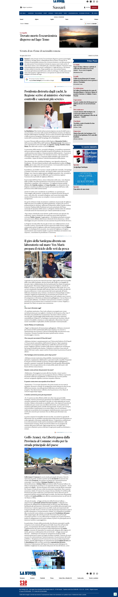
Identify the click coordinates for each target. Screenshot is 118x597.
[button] (48, 559)
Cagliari (52, 19)
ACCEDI (88, 7)
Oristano (96, 19)
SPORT (45, 13)
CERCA (95, 13)
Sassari (21, 19)
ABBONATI (94, 7)
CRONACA (50, 13)
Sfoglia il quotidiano (27, 7)
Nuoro (67, 19)
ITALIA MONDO (38, 13)
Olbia (81, 19)
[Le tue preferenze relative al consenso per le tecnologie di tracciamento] (115, 594)
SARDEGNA (31, 13)
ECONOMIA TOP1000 (84, 13)
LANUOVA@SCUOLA (73, 13)
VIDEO (65, 13)
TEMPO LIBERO (58, 13)
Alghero (36, 19)
